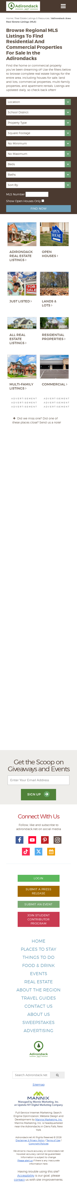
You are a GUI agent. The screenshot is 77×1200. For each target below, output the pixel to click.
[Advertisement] (38, 591)
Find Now (38, 208)
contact (19, 1179)
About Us (38, 1014)
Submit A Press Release (38, 891)
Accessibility (25, 1175)
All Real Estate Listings (17, 339)
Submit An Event (38, 904)
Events (38, 973)
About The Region (38, 989)
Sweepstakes (38, 1022)
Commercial (53, 384)
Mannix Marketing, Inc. (48, 1119)
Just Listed (19, 301)
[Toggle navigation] (63, 6)
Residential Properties (53, 337)
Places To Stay (38, 949)
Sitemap (39, 1084)
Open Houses (49, 254)
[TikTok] (26, 851)
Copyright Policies (38, 1143)
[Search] (57, 1075)
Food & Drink (38, 965)
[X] (39, 851)
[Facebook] (19, 840)
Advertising (38, 1030)
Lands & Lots (49, 303)
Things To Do (38, 957)
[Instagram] (57, 840)
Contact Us (38, 1006)
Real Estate (38, 981)
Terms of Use (53, 1140)
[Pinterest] (45, 840)
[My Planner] (51, 851)
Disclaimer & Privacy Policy (30, 1140)
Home (38, 941)
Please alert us (25, 1160)
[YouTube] (32, 840)
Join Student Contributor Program (38, 919)
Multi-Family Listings (21, 386)
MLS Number (15, 194)
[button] (38, 102)
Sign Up (34, 794)
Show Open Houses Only (23, 201)
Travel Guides (38, 998)
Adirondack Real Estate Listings (21, 256)
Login (38, 878)
